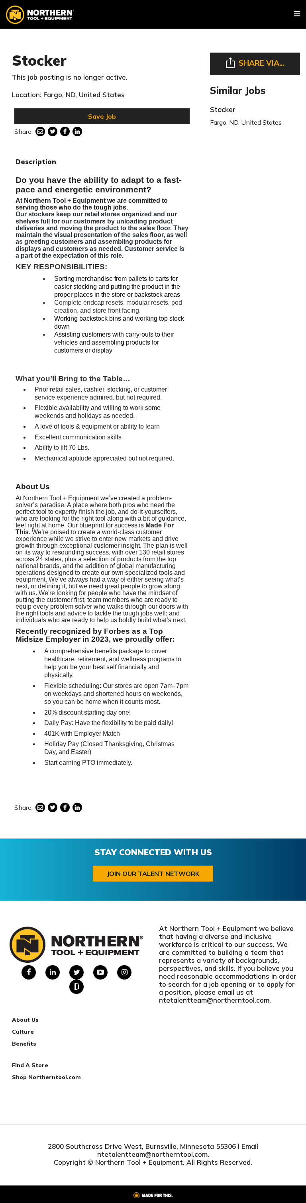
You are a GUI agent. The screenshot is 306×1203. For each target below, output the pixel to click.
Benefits (24, 1043)
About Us (25, 1019)
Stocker (222, 109)
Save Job (102, 116)
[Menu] (297, 14)
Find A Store (30, 1065)
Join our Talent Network (153, 874)
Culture (23, 1031)
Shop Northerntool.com (46, 1077)
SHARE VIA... (261, 63)
